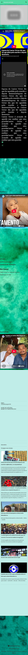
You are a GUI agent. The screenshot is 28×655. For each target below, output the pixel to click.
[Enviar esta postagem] (2, 142)
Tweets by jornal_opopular (6, 261)
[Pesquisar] (26, 2)
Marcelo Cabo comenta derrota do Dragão (10, 557)
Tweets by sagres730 (6, 404)
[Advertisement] (14, 174)
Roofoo (18, 648)
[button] (2, 59)
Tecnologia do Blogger (14, 645)
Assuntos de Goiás (8, 2)
